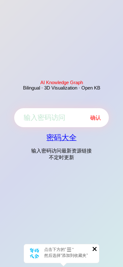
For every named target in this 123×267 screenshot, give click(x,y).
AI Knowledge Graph (61, 82)
